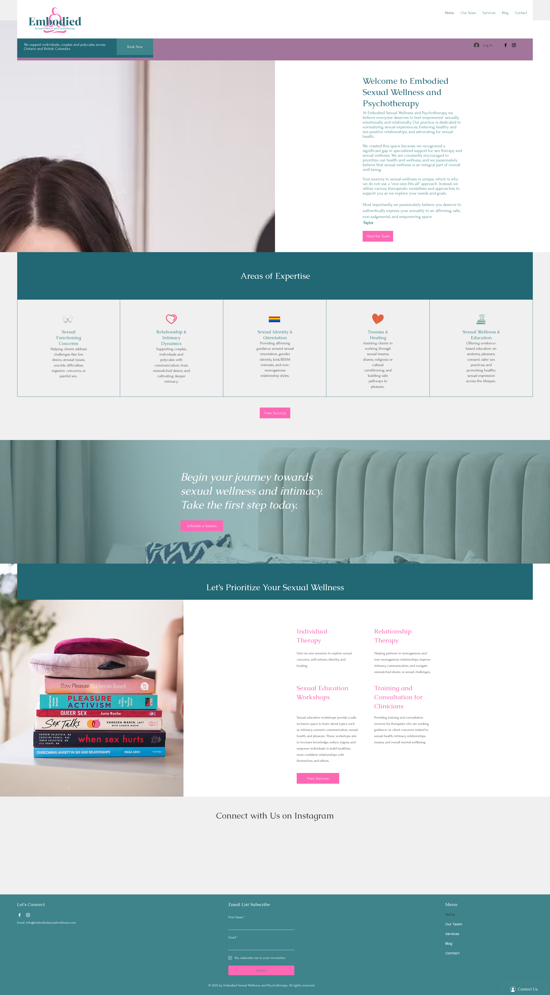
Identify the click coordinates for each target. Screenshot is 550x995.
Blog (448, 943)
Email (233, 937)
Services (452, 933)
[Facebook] (505, 45)
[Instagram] (513, 45)
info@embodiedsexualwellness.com (51, 922)
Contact (452, 953)
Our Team (453, 924)
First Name (236, 917)
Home (450, 914)
